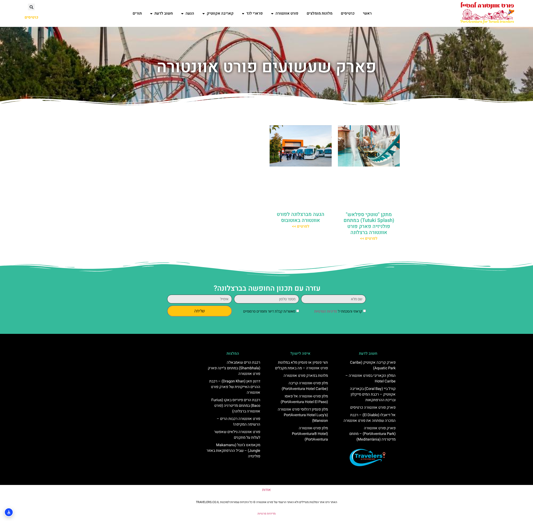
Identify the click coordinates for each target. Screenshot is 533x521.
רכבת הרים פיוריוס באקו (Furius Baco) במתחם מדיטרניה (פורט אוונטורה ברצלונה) (235, 405)
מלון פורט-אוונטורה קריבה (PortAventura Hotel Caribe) (305, 386)
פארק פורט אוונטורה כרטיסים (373, 407)
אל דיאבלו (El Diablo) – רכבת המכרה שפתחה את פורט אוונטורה (370, 417)
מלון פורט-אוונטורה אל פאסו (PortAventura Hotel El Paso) (304, 399)
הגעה (190, 13)
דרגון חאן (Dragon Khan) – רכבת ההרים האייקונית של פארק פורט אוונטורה (234, 386)
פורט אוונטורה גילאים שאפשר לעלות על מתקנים (237, 434)
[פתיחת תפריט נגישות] (8, 512)
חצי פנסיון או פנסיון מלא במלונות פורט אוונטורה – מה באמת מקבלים (301, 365)
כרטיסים (348, 13)
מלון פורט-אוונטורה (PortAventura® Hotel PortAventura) (310, 433)
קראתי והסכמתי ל (338, 311)
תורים (137, 13)
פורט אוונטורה (286, 13)
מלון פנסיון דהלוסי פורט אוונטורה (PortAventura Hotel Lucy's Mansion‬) (303, 415)
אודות (266, 490)
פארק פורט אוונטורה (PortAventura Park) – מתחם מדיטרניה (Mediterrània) (372, 433)
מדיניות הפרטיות (325, 311)
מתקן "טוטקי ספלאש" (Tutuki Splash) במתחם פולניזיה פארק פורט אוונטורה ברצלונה (369, 223)
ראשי (367, 13)
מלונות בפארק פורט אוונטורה (306, 375)
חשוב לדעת (163, 13)
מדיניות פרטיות (267, 513)
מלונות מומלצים (320, 13)
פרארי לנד (254, 13)
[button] (31, 7)
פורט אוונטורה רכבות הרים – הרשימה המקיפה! (238, 421)
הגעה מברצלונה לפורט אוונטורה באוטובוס (300, 217)
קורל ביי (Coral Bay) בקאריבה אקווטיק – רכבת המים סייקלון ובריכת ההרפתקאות (373, 394)
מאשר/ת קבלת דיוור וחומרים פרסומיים (269, 311)
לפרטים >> (368, 238)
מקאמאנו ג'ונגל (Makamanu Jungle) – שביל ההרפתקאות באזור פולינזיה (233, 450)
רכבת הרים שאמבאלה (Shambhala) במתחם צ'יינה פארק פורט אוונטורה (234, 368)
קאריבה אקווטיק (220, 13)
